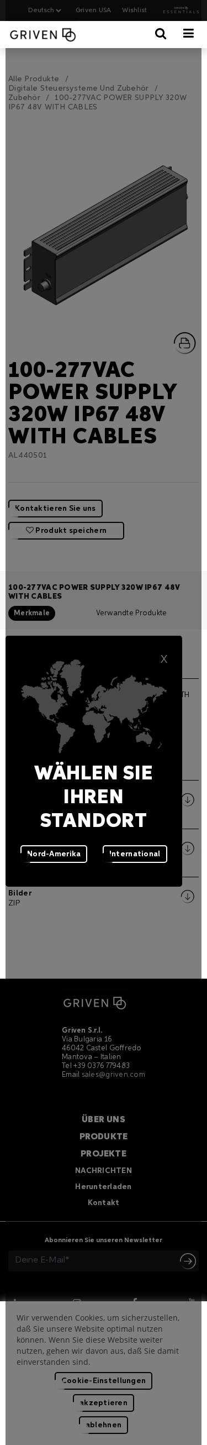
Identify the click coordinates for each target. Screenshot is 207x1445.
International (135, 854)
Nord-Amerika (54, 854)
